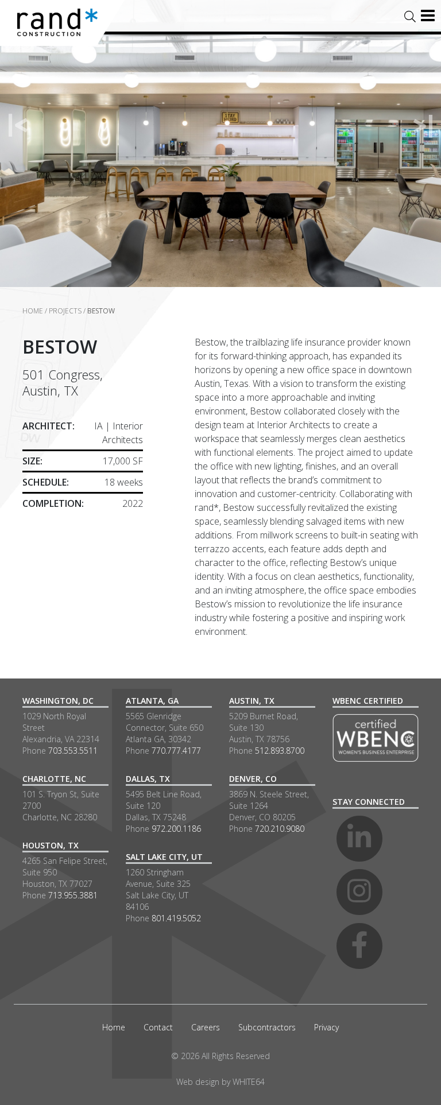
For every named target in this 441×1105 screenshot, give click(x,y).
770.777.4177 (176, 750)
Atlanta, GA (152, 700)
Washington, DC (58, 700)
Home (32, 311)
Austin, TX (251, 700)
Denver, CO (253, 778)
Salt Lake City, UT (164, 856)
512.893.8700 (279, 750)
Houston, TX (50, 845)
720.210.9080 (279, 828)
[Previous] (18, 126)
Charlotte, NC (54, 778)
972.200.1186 (176, 828)
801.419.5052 (176, 918)
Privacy (326, 1027)
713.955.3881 (73, 895)
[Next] (422, 126)
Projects (65, 311)
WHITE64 (249, 1081)
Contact (158, 1027)
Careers (205, 1027)
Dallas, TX (148, 778)
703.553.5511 (73, 750)
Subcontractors (267, 1027)
